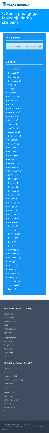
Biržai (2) (12, 104)
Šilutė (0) (12, 246)
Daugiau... (8, 356)
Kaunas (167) (14, 73)
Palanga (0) (13, 199)
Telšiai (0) (12, 265)
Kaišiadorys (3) (14, 136)
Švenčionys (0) (14, 257)
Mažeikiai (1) (13, 175)
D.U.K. (27, 427)
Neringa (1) (13, 183)
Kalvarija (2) (13, 140)
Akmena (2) (13, 89)
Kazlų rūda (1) (14, 144)
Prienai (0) (12, 210)
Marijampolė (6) (15, 171)
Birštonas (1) (13, 100)
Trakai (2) (12, 269)
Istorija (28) (8, 396)
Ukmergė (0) (13, 273)
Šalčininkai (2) (14, 234)
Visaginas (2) (14, 285)
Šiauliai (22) (13, 238)
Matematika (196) (11, 369)
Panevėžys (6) (14, 81)
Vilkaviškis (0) (14, 281)
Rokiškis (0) (13, 226)
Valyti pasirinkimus (24, 54)
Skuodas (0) (13, 253)
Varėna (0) (12, 277)
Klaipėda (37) (14, 77)
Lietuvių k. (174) (10, 376)
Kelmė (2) (12, 151)
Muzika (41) (8, 383)
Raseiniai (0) (13, 218)
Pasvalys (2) (13, 203)
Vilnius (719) (13, 69)
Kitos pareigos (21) (11, 407)
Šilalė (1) (12, 242)
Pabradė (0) (13, 187)
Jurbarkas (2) (14, 132)
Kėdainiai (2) (13, 147)
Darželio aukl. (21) (11, 400)
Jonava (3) (12, 124)
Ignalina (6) (13, 120)
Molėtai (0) (13, 179)
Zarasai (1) (12, 289)
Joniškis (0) (13, 128)
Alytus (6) (12, 93)
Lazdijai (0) (13, 167)
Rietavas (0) (13, 222)
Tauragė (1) (13, 261)
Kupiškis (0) (13, 159)
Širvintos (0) (13, 250)
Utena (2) (12, 85)
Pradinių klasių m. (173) (13, 380)
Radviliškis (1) (14, 214)
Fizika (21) (8, 403)
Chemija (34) (9, 387)
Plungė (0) (12, 206)
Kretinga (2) (13, 155)
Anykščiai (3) (14, 96)
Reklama (18, 427)
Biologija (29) (9, 392)
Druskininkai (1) (15, 108)
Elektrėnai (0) (14, 112)
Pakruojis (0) (13, 195)
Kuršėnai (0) (13, 163)
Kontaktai (8, 427)
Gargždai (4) (13, 116)
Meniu (42, 5)
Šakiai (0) (12, 230)
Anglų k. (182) (9, 372)
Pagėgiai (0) (13, 191)
